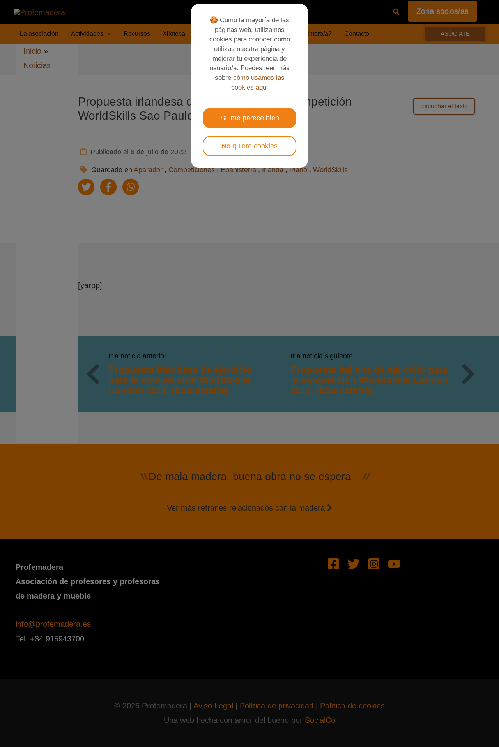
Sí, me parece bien (249, 118)
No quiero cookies (249, 146)
